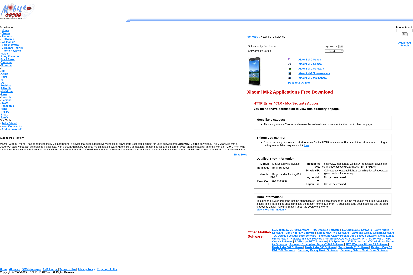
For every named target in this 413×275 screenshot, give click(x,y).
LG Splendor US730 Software (347, 241)
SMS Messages (31, 269)
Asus (4, 94)
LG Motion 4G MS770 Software (290, 230)
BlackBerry (8, 59)
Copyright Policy (107, 269)
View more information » (271, 209)
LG (2, 68)
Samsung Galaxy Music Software (318, 250)
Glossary (14, 269)
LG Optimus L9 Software (357, 230)
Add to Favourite (12, 129)
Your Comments (12, 126)
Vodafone (7, 91)
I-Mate (4, 103)
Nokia (4, 53)
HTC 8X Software (372, 238)
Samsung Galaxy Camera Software (373, 232)
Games (6, 33)
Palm (4, 76)
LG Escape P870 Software (311, 241)
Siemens (6, 100)
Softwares (8, 39)
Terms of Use (68, 269)
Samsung (7, 62)
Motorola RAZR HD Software (342, 238)
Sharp (4, 114)
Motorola (6, 65)
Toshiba (6, 85)
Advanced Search (404, 44)
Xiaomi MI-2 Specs (309, 59)
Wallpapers (8, 42)
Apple (4, 74)
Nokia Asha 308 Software (320, 247)
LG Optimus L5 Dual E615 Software (294, 235)
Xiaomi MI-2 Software (311, 68)
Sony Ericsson (10, 56)
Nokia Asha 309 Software (287, 247)
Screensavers (10, 45)
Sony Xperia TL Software (353, 247)
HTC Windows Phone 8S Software (367, 244)
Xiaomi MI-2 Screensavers (314, 73)
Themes (7, 36)
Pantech (6, 97)
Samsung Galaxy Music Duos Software (364, 250)
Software (252, 36)
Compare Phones (12, 47)
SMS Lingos (50, 269)
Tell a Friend (9, 123)
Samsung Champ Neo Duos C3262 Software (316, 244)
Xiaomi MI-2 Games (310, 64)
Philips (5, 111)
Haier (4, 108)
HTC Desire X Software (326, 230)
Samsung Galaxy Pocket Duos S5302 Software (347, 235)
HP (3, 79)
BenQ (4, 117)
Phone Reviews (11, 50)
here (306, 145)
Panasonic (7, 106)
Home (5, 30)
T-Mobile (6, 88)
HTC (3, 71)
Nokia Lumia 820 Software (306, 238)
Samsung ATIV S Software (333, 232)
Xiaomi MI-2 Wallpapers (312, 78)
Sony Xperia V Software (300, 232)
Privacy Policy (86, 269)
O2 (2, 82)
